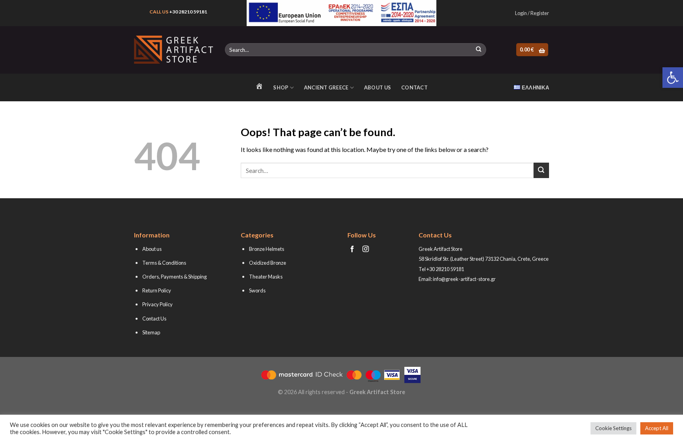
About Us (377, 87)
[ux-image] (342, 13)
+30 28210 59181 (188, 12)
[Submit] (478, 50)
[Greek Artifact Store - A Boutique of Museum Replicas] (173, 50)
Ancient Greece (326, 87)
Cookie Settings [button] (613, 428)
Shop (280, 87)
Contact (414, 87)
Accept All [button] (656, 428)
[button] (672, 77)
